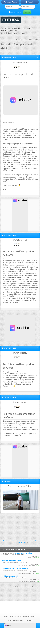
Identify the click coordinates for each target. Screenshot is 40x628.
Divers (29, 28)
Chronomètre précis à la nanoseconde (14, 568)
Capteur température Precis (11, 561)
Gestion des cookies (29, 616)
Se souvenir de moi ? (16, 12)
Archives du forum (18, 28)
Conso (19, 616)
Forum (7, 28)
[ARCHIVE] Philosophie (9, 31)
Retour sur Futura (10, 2)
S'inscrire (29, 2)
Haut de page (29, 620)
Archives (12, 616)
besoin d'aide (22, 543)
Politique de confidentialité (15, 620)
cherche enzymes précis (23, 553)
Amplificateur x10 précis (9, 576)
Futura (6, 616)
